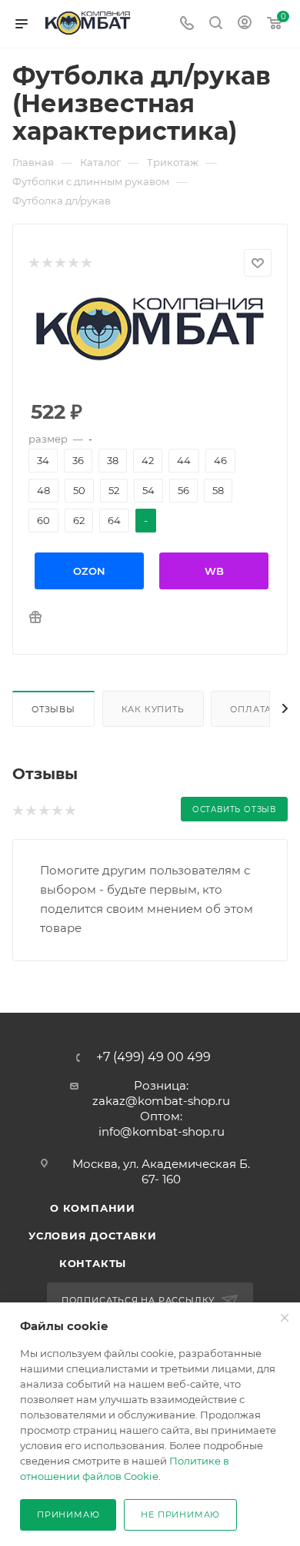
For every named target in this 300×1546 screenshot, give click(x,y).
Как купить (153, 709)
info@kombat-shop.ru (161, 1131)
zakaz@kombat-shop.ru (161, 1100)
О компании (92, 1208)
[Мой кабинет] (245, 24)
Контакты (92, 1263)
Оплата (251, 709)
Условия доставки (92, 1235)
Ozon (89, 571)
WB (214, 571)
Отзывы (53, 709)
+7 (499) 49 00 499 (153, 1057)
